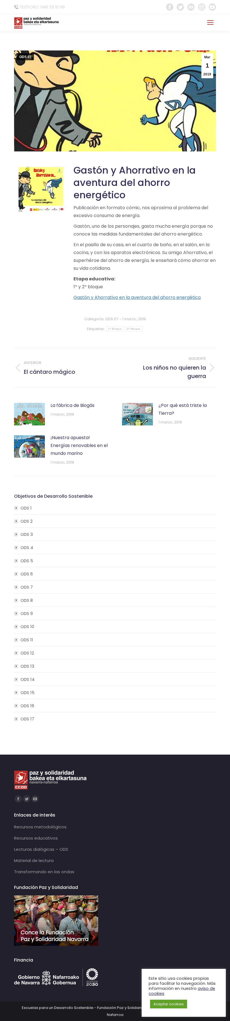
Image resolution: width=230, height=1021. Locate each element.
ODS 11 (26, 640)
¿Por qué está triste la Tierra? (182, 409)
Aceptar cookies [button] (168, 1004)
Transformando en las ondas (44, 872)
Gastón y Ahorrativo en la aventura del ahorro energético (137, 297)
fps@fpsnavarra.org (179, 22)
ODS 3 (26, 534)
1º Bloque (115, 328)
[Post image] (29, 414)
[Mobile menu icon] (210, 22)
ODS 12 (27, 653)
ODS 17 (27, 719)
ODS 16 (27, 706)
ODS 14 (27, 679)
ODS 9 (26, 613)
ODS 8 (26, 600)
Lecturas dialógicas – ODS (41, 849)
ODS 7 (26, 587)
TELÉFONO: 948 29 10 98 (42, 7)
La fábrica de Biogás (72, 405)
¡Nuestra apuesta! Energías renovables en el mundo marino (79, 445)
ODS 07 (25, 57)
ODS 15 (27, 692)
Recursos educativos (36, 838)
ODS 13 (27, 666)
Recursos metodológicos (40, 827)
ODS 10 (27, 627)
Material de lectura (34, 860)
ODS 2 (26, 521)
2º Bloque (134, 328)
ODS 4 (26, 547)
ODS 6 (26, 574)
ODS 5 (26, 561)
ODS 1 (26, 508)
